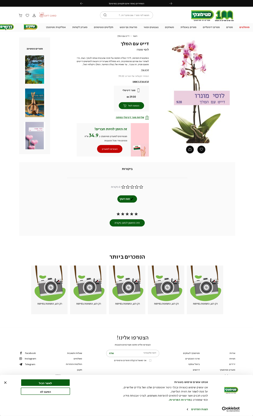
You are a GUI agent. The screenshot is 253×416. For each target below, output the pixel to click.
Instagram (30, 358)
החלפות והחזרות (74, 364)
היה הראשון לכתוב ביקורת (127, 222)
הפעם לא (45, 391)
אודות (232, 353)
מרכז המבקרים (192, 358)
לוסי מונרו (143, 49)
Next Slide (230, 90)
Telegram (30, 364)
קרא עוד (145, 69)
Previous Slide (161, 90)
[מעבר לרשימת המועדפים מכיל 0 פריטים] (27, 15)
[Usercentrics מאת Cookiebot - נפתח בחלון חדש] (231, 409)
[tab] (127, 169)
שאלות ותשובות (74, 353)
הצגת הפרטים (199, 409)
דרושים (196, 369)
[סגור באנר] (5, 382)
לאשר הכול (45, 383)
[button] (244, 27)
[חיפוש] (105, 15)
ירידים (232, 364)
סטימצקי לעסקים (191, 353)
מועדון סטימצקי (227, 369)
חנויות (232, 358)
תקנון (79, 369)
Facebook (30, 353)
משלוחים (78, 358)
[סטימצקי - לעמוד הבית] (212, 21)
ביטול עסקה (194, 364)
